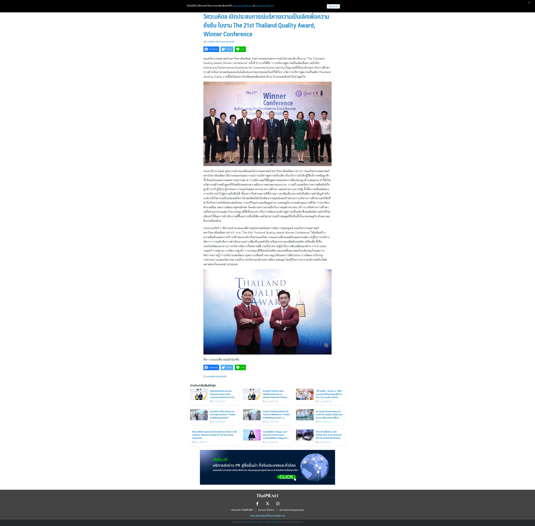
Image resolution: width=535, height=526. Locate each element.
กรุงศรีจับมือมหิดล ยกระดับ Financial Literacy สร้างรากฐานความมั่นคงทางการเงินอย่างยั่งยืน (222, 395)
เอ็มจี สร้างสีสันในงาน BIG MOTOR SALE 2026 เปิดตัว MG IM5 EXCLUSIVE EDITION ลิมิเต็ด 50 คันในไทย (329, 436)
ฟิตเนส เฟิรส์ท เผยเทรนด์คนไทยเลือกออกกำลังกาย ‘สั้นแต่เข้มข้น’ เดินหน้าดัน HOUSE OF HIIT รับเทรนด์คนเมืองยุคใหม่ (214, 435)
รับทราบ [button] (333, 6)
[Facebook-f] (257, 503)
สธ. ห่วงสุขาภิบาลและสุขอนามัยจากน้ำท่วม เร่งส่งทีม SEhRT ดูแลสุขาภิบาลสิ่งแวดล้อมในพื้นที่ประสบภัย (329, 416)
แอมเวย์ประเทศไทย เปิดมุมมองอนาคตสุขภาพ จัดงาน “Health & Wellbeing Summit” (222, 414)
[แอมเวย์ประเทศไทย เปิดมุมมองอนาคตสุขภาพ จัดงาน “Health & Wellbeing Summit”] (199, 414)
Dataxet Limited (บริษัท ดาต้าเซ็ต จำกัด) (266, 522)
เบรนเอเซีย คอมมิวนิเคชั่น (216, 376)
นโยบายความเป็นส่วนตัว (242, 5)
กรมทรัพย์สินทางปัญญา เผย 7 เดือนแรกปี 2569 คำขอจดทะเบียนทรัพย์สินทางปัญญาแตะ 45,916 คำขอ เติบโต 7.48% (275, 436)
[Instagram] (278, 503)
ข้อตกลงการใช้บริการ (265, 5)
